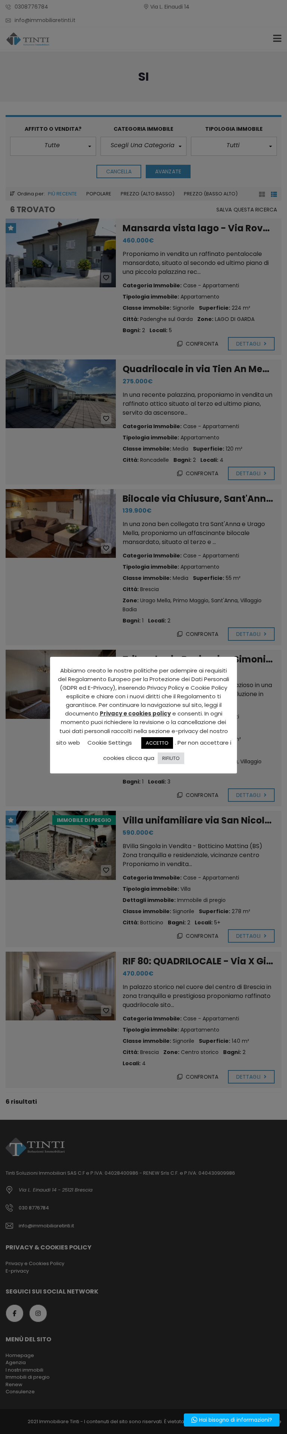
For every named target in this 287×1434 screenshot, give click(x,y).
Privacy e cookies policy (135, 713)
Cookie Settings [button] (109, 743)
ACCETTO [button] (157, 743)
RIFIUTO (171, 758)
